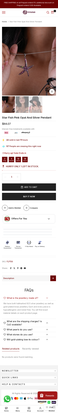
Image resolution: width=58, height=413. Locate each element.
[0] (52, 12)
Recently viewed (30, 348)
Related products (10, 348)
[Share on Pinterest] (18, 268)
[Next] (52, 61)
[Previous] (6, 61)
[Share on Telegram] (21, 268)
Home (4, 21)
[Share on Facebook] (11, 268)
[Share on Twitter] (14, 268)
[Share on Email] (25, 268)
